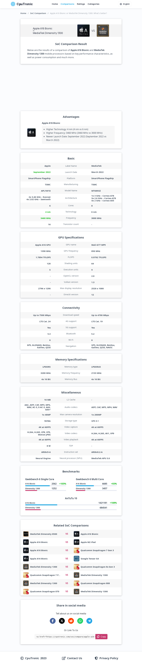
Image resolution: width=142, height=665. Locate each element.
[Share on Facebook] (53, 621)
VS (66, 534)
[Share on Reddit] (71, 621)
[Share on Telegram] (89, 621)
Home (55, 3)
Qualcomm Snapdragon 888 (95, 583)
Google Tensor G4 (90, 558)
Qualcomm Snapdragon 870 (44, 591)
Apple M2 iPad (88, 542)
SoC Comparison (38, 13)
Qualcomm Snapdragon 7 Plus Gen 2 (49, 575)
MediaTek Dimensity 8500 (43, 534)
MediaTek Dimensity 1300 (43, 566)
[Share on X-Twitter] (62, 621)
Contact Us (74, 658)
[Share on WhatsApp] (80, 621)
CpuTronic (24, 4)
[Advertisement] (71, 87)
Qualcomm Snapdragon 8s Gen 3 (98, 566)
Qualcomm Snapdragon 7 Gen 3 (97, 550)
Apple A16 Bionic (51, 123)
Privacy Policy (108, 658)
